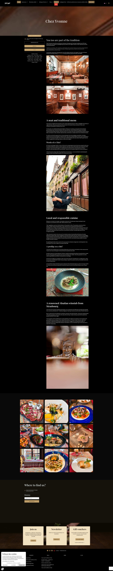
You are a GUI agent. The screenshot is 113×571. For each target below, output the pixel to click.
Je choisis (13, 565)
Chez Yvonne (60, 53)
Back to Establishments (34, 35)
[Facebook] (47, 550)
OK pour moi (22, 565)
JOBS (65, 555)
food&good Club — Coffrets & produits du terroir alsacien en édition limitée (74, 2)
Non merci (5, 565)
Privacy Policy (28, 561)
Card (34, 49)
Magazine (56, 2)
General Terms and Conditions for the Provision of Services (47, 565)
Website (34, 46)
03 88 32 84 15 (34, 42)
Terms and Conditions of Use (31, 559)
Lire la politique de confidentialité (8, 561)
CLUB (81, 555)
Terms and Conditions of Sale (46, 567)
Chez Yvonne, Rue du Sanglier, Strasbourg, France (35, 39)
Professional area (63, 550)
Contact (57, 550)
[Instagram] (49, 550)
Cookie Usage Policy (30, 563)
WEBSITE (31, 555)
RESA (48, 555)
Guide (19, 2)
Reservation (91, 2)
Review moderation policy (46, 562)
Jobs (56, 4)
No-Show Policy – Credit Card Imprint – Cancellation (47, 560)
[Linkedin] (52, 550)
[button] (105, 3)
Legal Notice (28, 557)
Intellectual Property (30, 565)
